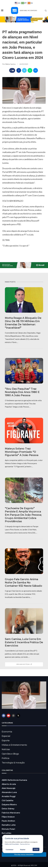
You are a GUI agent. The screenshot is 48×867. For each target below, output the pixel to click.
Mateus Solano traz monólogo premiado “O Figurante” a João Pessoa (21, 452)
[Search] (46, 10)
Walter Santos (10, 64)
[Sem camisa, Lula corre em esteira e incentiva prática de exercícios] (24, 621)
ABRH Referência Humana (14, 780)
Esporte (6, 740)
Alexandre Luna (9, 792)
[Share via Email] (35, 70)
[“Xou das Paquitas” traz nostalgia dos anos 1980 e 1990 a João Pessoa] (24, 370)
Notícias (6, 749)
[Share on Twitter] (24, 70)
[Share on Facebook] (18, 70)
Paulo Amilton (8, 821)
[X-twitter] (18, 715)
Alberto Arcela (9, 784)
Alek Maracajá (8, 788)
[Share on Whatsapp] (30, 70)
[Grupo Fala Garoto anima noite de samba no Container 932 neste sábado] (24, 561)
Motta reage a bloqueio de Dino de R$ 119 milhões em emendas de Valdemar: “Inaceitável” (23, 322)
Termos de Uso (25, 844)
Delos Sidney (8, 809)
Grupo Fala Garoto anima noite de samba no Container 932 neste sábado (23, 582)
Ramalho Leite (9, 825)
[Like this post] (13, 70)
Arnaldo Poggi (8, 796)
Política (5, 758)
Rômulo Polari (8, 829)
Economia (7, 731)
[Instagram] (13, 715)
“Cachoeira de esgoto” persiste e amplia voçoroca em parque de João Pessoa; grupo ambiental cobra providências (23, 515)
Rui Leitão (6, 833)
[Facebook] (3, 715)
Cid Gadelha (7, 800)
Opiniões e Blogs (10, 754)
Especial (6, 736)
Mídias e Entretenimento (14, 745)
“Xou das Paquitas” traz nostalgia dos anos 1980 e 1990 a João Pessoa (22, 392)
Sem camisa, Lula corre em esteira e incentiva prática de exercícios (24, 642)
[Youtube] (8, 715)
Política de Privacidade (12, 844)
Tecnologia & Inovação (13, 762)
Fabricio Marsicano (11, 813)
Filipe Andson (8, 817)
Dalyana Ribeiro (9, 804)
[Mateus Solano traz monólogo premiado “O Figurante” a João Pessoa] (24, 430)
